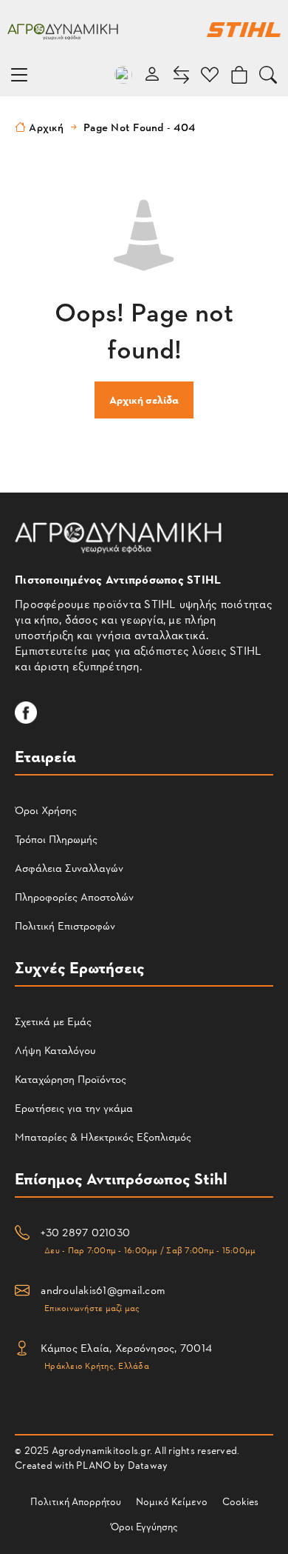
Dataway (148, 1465)
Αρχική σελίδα (144, 399)
